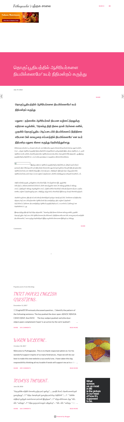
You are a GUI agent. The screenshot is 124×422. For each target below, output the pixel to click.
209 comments (25, 368)
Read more (74, 327)
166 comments (25, 408)
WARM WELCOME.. (30, 340)
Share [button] (98, 97)
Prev (1, 96)
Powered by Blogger (63, 416)
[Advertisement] (62, 37)
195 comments (25, 327)
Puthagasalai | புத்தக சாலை (32, 6)
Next (122, 96)
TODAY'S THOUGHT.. (31, 380)
